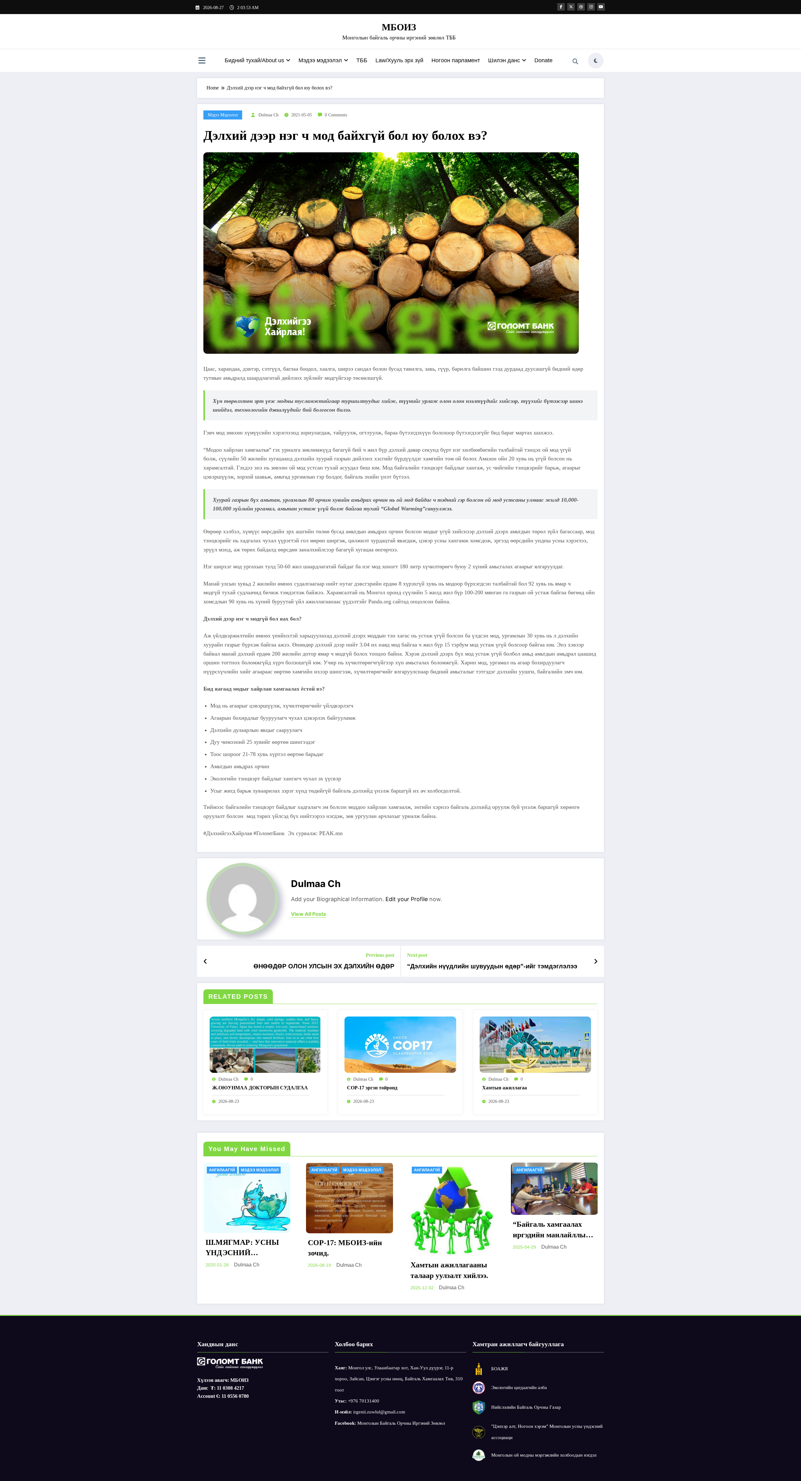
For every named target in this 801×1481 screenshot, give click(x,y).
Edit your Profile (406, 899)
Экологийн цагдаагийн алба (519, 1387)
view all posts (308, 914)
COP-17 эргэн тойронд (372, 1087)
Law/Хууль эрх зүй (399, 60)
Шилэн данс (504, 60)
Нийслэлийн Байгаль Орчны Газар (526, 1407)
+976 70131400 (363, 1400)
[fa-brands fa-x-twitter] (571, 7)
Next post (417, 955)
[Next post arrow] (596, 961)
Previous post (380, 955)
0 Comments (336, 115)
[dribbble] (581, 7)
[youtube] (601, 7)
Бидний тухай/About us (254, 60)
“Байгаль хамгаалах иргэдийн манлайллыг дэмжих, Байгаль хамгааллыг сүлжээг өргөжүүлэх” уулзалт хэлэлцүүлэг (448, 1230)
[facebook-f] (561, 7)
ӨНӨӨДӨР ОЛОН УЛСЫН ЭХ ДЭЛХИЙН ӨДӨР (323, 966)
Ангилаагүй (222, 1170)
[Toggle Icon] (202, 61)
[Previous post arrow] (205, 961)
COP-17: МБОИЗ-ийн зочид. (242, 1248)
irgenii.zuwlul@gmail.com (379, 1411)
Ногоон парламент (455, 60)
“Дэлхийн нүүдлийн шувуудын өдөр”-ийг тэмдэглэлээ (492, 966)
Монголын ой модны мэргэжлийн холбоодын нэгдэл (543, 1455)
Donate (543, 60)
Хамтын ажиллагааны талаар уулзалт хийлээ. (346, 1270)
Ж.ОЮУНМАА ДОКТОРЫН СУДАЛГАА (260, 1087)
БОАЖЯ (499, 1368)
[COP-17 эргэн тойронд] (400, 1044)
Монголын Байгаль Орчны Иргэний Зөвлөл (401, 1423)
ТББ (361, 60)
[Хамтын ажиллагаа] (535, 1044)
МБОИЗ (399, 27)
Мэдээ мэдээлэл (320, 60)
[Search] (575, 61)
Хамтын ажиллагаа (504, 1087)
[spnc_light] (596, 60)
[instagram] (591, 7)
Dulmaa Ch (268, 115)
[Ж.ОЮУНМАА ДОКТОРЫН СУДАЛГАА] (265, 1044)
